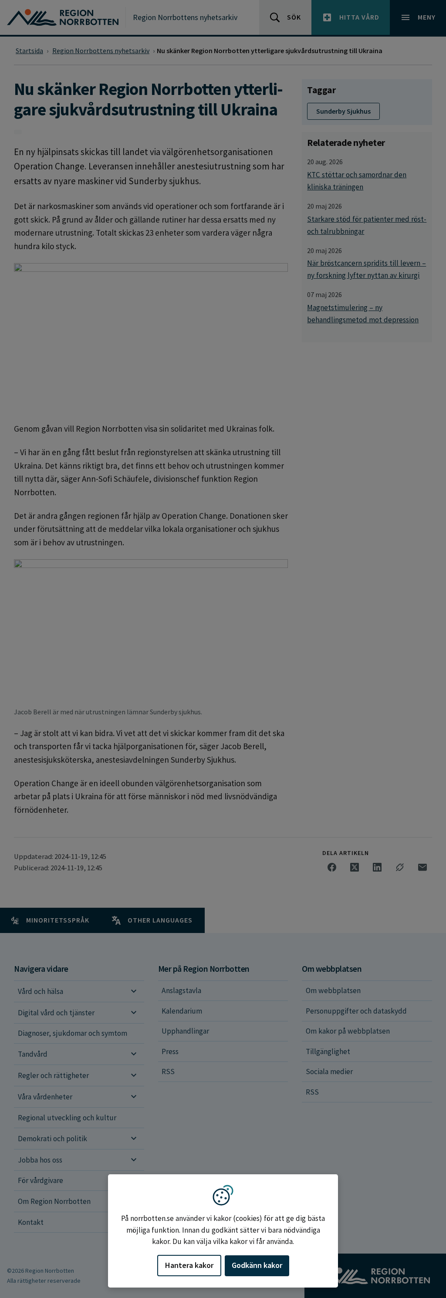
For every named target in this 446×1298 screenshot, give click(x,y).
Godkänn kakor (257, 1265)
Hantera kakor (189, 1265)
